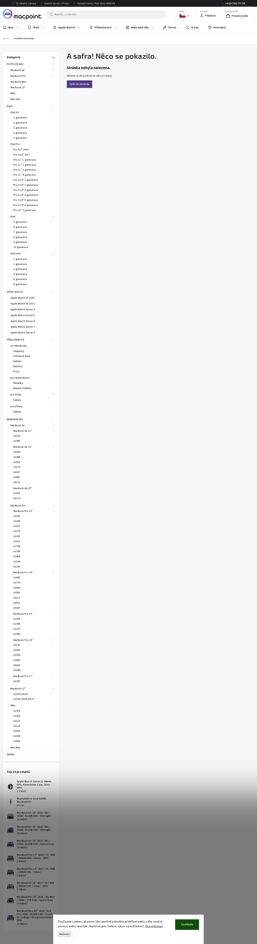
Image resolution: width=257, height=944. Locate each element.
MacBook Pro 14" (23, 572)
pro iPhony (17, 406)
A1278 (16, 531)
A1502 (16, 541)
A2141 (16, 645)
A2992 (16, 593)
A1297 (16, 681)
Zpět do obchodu (79, 84)
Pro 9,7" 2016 (20, 150)
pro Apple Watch (20, 378)
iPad (13, 217)
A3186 (16, 670)
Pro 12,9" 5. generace (25, 200)
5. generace (20, 138)
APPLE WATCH (15, 292)
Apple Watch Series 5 (23, 315)
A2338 (16, 516)
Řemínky (18, 383)
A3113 (16, 482)
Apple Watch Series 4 (23, 309)
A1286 (16, 619)
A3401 (16, 603)
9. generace (20, 242)
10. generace (20, 247)
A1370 (16, 436)
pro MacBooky (19, 346)
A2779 (16, 583)
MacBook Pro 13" (23, 511)
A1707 (16, 629)
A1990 (16, 634)
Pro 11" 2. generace (24, 165)
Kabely (17, 361)
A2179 (16, 467)
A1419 (16, 716)
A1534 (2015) (20, 694)
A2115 (16, 721)
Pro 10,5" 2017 (21, 155)
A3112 (16, 598)
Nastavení (64, 934)
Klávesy (17, 366)
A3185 (16, 608)
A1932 (16, 462)
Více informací (154, 926)
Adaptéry (18, 351)
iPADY (10, 106)
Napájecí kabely (22, 388)
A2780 (16, 655)
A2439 (16, 736)
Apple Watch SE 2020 (22, 298)
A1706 (16, 546)
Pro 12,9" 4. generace (25, 195)
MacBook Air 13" (22, 447)
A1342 (16, 567)
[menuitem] (13, 27)
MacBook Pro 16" (23, 640)
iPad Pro (15, 144)
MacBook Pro (18, 76)
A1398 (16, 624)
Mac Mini (15, 748)
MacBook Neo (18, 82)
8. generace (20, 237)
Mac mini (15, 99)
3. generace (20, 128)
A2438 (16, 731)
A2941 (16, 493)
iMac (13, 93)
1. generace (20, 118)
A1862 (16, 741)
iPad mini (16, 253)
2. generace (20, 123)
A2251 (16, 526)
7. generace (20, 232)
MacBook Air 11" (22, 431)
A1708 (16, 551)
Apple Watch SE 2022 (22, 304)
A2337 (16, 472)
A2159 (16, 562)
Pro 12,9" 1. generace (25, 180)
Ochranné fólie (21, 356)
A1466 (16, 457)
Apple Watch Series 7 (23, 327)
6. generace (20, 227)
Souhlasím (187, 924)
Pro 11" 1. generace (24, 160)
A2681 (16, 477)
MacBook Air (18, 70)
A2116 (16, 726)
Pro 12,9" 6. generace (25, 205)
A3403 (16, 665)
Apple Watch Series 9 (23, 333)
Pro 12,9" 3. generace (25, 190)
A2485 (16, 650)
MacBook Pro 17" (23, 676)
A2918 (16, 588)
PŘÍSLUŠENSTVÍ (15, 340)
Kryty (16, 371)
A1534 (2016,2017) (23, 699)
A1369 (16, 452)
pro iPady (16, 395)
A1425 (16, 536)
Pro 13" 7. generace (24, 210)
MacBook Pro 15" (23, 614)
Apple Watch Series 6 (23, 321)
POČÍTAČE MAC (15, 64)
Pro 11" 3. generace (24, 170)
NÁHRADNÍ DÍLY (15, 419)
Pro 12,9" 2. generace (25, 185)
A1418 (16, 711)
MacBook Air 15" (22, 488)
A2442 (16, 578)
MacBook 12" (18, 689)
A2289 (16, 521)
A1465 (16, 441)
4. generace (20, 133)
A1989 (16, 556)
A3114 (16, 498)
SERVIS (11, 754)
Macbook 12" (18, 87)
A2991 (16, 660)
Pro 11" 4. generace (24, 175)
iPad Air (15, 112)
